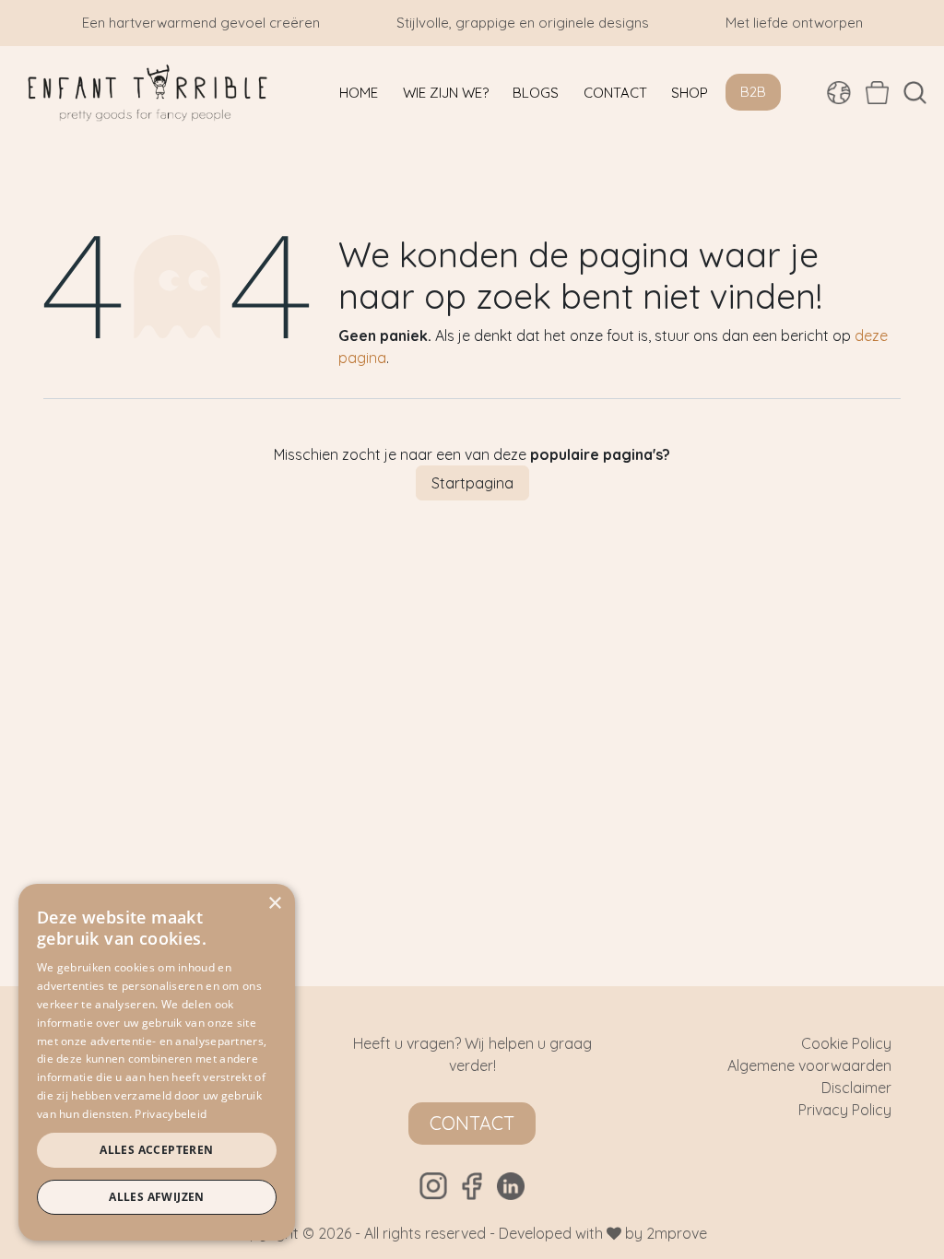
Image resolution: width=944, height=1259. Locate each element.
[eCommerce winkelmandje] (877, 92)
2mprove (676, 1233)
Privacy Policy (844, 1109)
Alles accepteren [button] (156, 1150)
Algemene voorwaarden (809, 1065)
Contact (472, 1123)
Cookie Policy (846, 1043)
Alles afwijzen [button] (157, 1197)
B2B (753, 91)
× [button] (274, 904)
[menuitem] (358, 93)
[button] (915, 92)
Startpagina (472, 483)
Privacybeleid (170, 1114)
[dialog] (156, 1062)
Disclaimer (856, 1087)
